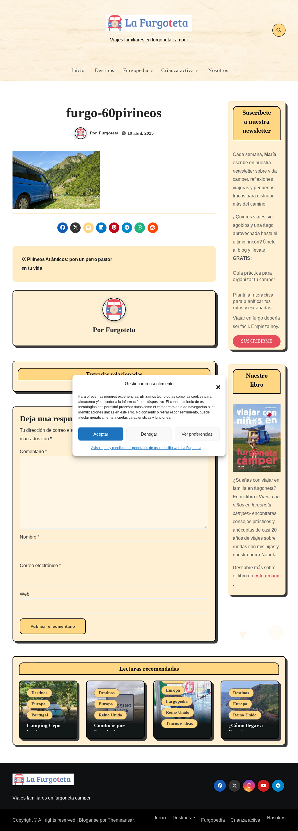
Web (24, 594)
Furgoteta (108, 133)
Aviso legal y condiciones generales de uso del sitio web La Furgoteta (146, 448)
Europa (38, 704)
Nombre (29, 536)
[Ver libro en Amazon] (256, 437)
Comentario (33, 451)
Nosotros (217, 70)
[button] (215, 383)
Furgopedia (136, 70)
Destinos (103, 70)
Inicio (77, 70)
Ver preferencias (197, 433)
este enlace (266, 575)
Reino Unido (110, 715)
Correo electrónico (40, 565)
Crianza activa (178, 70)
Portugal (39, 715)
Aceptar (100, 433)
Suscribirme (256, 341)
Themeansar (121, 820)
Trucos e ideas (179, 723)
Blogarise (89, 820)
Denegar (149, 433)
